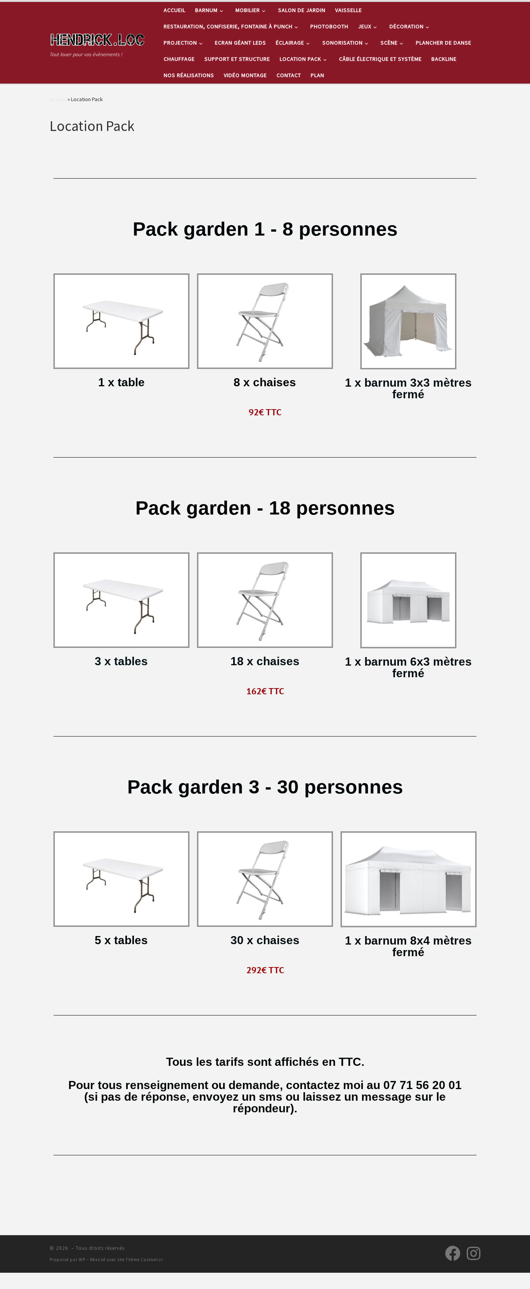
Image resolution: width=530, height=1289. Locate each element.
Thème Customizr (144, 1259)
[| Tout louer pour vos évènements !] (98, 38)
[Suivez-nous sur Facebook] (453, 1253)
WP (82, 1259)
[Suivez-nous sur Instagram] (473, 1253)
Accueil (58, 99)
